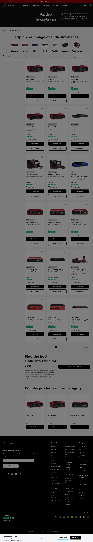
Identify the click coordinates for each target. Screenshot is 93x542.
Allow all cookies (75, 537)
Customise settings (63, 537)
